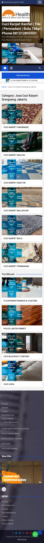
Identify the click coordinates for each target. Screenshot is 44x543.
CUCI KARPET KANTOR (15, 183)
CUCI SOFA (9, 384)
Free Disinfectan (8, 415)
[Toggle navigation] (11, 68)
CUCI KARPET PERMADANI (16, 266)
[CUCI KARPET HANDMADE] (22, 114)
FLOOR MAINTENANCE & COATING (20, 301)
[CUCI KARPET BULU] (22, 225)
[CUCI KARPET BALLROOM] (22, 197)
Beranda (5, 408)
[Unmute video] (22, 472)
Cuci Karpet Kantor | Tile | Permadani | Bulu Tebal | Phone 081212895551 (22, 28)
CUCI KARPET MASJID (14, 155)
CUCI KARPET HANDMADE (16, 127)
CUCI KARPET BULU (13, 238)
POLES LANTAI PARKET (15, 328)
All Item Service (8, 520)
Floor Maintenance (11, 422)
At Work (5, 404)
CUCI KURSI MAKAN (9, 449)
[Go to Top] (40, 532)
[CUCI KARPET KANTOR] (22, 169)
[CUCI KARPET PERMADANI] (22, 253)
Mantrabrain (22, 540)
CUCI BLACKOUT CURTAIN (16, 356)
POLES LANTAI (7, 419)
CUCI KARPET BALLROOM (16, 210)
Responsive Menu (39, 2)
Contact (5, 411)
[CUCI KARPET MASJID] (22, 142)
